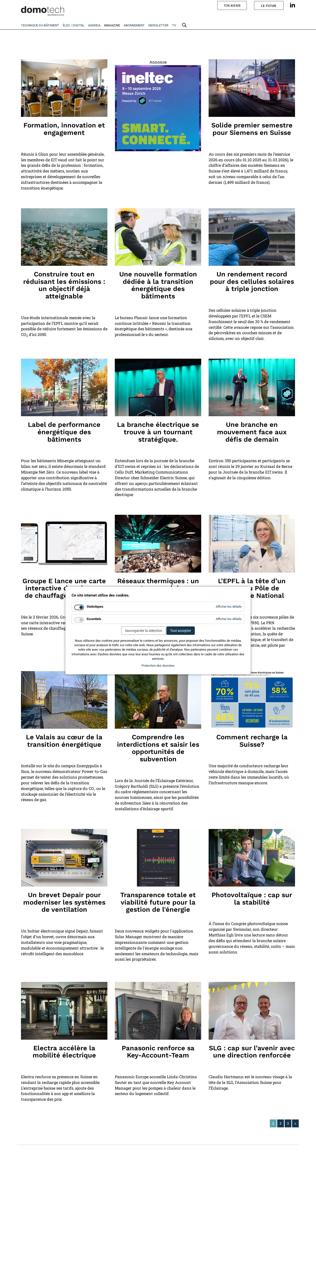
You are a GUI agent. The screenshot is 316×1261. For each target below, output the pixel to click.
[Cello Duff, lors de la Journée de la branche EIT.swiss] (158, 387)
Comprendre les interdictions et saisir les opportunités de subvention (158, 748)
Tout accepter (180, 631)
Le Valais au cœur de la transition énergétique (64, 740)
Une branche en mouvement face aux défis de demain (252, 432)
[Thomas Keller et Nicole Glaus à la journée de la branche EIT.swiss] (252, 387)
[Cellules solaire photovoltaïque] (252, 237)
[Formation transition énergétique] (158, 237)
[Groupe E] (64, 543)
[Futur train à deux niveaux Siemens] (252, 88)
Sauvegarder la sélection (143, 631)
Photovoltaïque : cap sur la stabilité (252, 898)
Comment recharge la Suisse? (252, 740)
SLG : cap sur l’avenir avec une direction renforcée (252, 1051)
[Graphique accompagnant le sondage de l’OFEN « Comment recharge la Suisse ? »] (252, 700)
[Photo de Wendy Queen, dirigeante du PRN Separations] (252, 543)
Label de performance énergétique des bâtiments (64, 432)
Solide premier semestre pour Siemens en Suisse (252, 129)
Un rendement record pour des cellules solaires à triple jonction (252, 281)
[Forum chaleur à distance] (158, 543)
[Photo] (64, 237)
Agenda (94, 25)
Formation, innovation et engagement (64, 129)
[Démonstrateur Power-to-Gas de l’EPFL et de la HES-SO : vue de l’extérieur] (64, 700)
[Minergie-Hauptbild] (64, 387)
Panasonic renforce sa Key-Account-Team (158, 1051)
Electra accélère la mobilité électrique (64, 1051)
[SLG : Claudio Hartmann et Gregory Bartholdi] (252, 1010)
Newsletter (158, 25)
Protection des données (158, 665)
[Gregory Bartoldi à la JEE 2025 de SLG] (158, 700)
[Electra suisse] (64, 1010)
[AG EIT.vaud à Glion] (64, 88)
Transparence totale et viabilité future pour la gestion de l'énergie (158, 902)
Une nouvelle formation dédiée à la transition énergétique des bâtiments (158, 285)
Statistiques (95, 606)
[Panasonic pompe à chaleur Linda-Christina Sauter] (158, 1010)
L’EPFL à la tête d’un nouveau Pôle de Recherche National (252, 588)
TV (174, 25)
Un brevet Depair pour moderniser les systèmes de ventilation (64, 902)
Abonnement (134, 25)
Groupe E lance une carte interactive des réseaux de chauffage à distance (64, 588)
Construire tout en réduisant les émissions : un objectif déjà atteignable (64, 285)
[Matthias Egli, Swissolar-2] (252, 858)
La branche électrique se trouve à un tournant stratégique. (158, 432)
